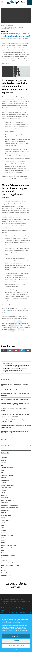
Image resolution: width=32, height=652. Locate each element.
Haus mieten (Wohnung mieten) (9, 507)
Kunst (2, 527)
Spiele (2, 550)
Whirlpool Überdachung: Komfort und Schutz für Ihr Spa (16, 612)
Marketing (3, 530)
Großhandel (4, 502)
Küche (2, 525)
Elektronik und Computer (8, 485)
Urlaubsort (4, 570)
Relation (3, 542)
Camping (3, 477)
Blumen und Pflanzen (7, 475)
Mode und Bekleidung (7, 535)
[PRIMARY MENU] (2, 2)
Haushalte (3, 512)
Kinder (3, 522)
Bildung (3, 470)
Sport (2, 552)
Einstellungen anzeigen (16, 645)
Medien (3, 532)
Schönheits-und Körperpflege (9, 545)
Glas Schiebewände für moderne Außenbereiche (14, 399)
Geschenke (4, 495)
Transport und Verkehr (7, 563)
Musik (2, 540)
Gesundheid (4, 497)
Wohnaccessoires (6, 575)
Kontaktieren (10, 310)
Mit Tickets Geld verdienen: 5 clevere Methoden (13, 599)
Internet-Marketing (6, 520)
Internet (3, 517)
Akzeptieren (16, 636)
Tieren (2, 558)
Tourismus (4, 560)
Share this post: (10, 371)
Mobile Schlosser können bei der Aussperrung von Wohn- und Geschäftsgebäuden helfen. (15, 369)
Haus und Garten (5, 510)
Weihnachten (4, 573)
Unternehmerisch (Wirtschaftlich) (10, 565)
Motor (2, 537)
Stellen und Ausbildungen (8, 555)
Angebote (3, 460)
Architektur (4, 462)
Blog (2, 472)
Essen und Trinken (6, 487)
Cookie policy (14, 649)
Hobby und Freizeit (6, 515)
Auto (2, 465)
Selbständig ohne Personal (8, 547)
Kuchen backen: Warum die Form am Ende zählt (14, 389)
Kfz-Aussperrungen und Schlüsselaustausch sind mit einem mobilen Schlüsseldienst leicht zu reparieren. (16, 366)
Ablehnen (16, 641)
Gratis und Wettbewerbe (7, 500)
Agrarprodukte (5, 457)
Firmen (3, 492)
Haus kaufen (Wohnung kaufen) (9, 505)
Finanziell (3, 490)
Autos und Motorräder (7, 467)
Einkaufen (3, 482)
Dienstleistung (4, 31)
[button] (29, 616)
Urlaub (3, 567)
